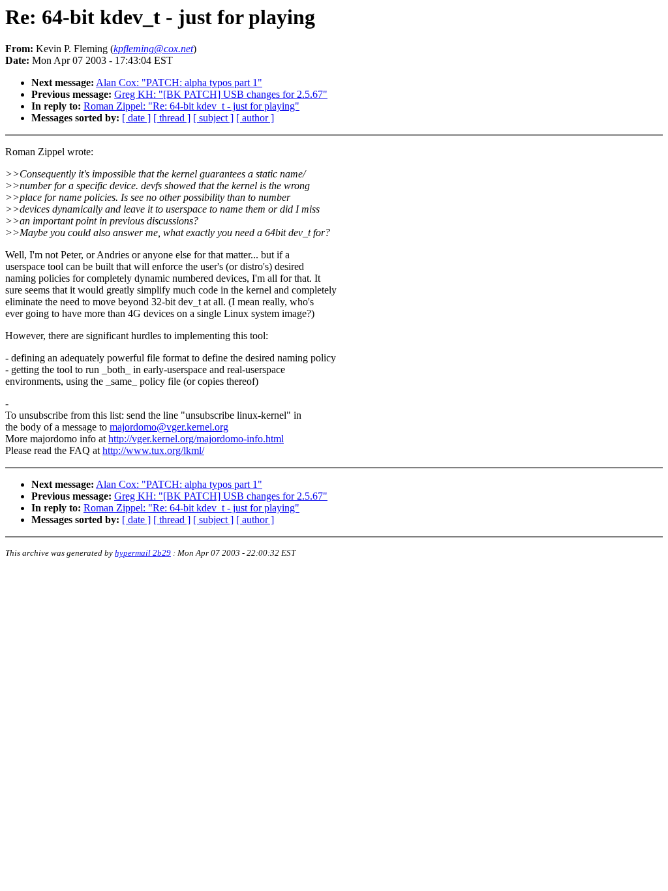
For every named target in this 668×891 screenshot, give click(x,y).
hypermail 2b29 (143, 553)
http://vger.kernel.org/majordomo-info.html (196, 438)
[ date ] (136, 117)
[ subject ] (213, 117)
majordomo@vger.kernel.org (169, 426)
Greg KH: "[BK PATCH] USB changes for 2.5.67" (220, 94)
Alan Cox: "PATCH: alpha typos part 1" (179, 82)
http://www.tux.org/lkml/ (153, 450)
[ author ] (255, 117)
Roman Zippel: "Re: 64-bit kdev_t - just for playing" (191, 106)
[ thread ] (171, 117)
